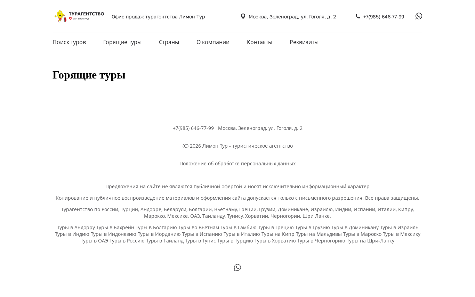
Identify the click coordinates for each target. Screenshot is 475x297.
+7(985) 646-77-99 (383, 16)
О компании (213, 42)
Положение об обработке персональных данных (237, 163)
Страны (169, 42)
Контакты (259, 42)
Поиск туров (69, 42)
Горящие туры (122, 42)
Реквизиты (304, 42)
